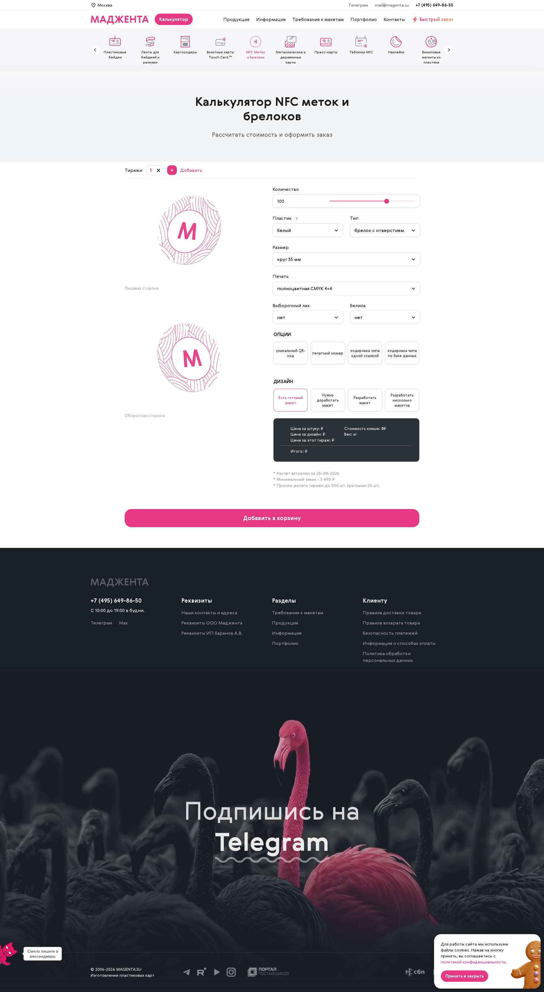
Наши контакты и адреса (209, 612)
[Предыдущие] (95, 49)
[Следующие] (448, 49)
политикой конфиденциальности (473, 961)
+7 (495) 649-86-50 (434, 5)
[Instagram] (231, 972)
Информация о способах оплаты (399, 643)
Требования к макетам (297, 612)
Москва (104, 5)
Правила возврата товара (391, 623)
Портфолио (285, 643)
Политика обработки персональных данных (388, 656)
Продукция (285, 623)
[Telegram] (187, 972)
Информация (286, 633)
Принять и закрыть (464, 976)
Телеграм (358, 5)
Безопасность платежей (390, 633)
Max (123, 623)
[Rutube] (201, 972)
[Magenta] (123, 19)
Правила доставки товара (392, 612)
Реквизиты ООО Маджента (211, 623)
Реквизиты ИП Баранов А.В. (212, 633)
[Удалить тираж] (158, 170)
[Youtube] (216, 972)
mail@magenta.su (392, 5)
